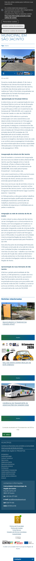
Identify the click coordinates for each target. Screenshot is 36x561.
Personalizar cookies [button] (10, 22)
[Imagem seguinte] (32, 60)
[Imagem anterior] (4, 60)
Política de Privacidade (17, 526)
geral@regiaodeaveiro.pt (17, 499)
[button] (20, 73)
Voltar (8, 434)
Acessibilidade (16, 534)
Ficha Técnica (17, 530)
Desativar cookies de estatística (14, 31)
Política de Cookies (17, 528)
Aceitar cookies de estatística (13, 26)
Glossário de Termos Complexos (16, 532)
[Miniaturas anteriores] (15, 73)
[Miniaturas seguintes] (33, 73)
